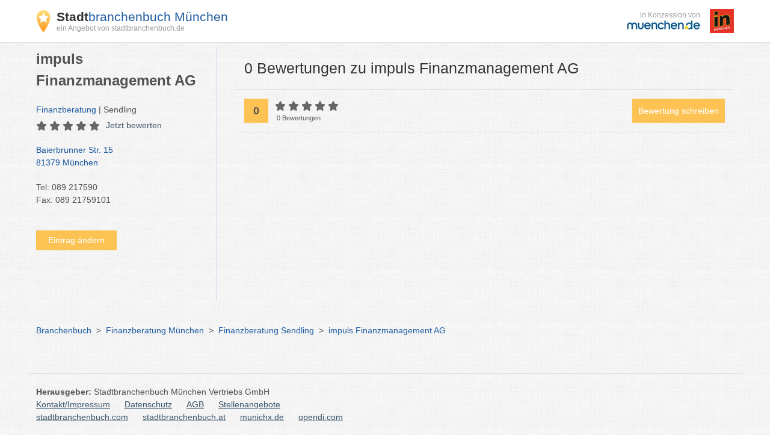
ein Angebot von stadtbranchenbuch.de (121, 28)
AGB (195, 404)
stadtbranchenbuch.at (184, 417)
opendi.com (320, 417)
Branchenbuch (63, 330)
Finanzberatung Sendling (266, 330)
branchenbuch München (142, 16)
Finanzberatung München (155, 330)
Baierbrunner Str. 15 (74, 156)
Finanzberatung (66, 109)
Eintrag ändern (76, 240)
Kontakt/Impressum (73, 404)
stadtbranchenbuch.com (82, 417)
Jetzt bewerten (134, 125)
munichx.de (262, 417)
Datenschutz (148, 404)
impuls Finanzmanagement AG (387, 330)
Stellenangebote (249, 404)
